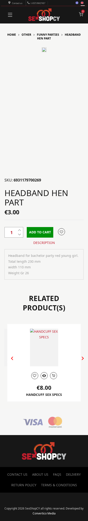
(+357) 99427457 (38, 3)
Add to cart (40, 232)
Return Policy (23, 485)
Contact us (17, 3)
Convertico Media (44, 513)
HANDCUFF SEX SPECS (44, 394)
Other (26, 35)
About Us (40, 474)
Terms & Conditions (59, 485)
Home (11, 35)
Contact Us (17, 474)
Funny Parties (48, 35)
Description (44, 242)
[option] (44, 50)
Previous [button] (10, 362)
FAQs (57, 474)
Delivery (73, 474)
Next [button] (78, 362)
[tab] (44, 243)
